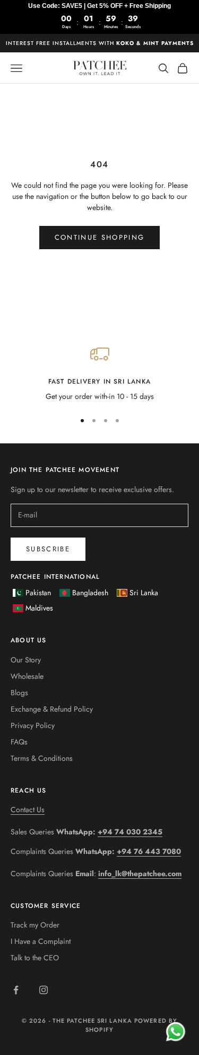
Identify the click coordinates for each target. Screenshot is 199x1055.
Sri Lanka (143, 592)
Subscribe (48, 549)
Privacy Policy (33, 725)
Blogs (19, 692)
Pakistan (38, 592)
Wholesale (27, 676)
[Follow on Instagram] (43, 990)
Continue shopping (100, 237)
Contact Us (28, 809)
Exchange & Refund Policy (52, 709)
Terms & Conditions (42, 758)
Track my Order (35, 925)
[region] (99, 373)
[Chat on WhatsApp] (175, 1031)
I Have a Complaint (41, 941)
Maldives (39, 608)
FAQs (19, 741)
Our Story (26, 659)
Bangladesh (90, 592)
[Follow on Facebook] (16, 990)
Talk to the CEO (35, 957)
